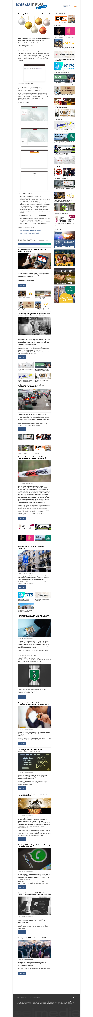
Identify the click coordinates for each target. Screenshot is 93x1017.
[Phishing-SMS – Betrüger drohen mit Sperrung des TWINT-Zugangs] (34, 859)
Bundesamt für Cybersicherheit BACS (29, 232)
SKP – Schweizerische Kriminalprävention (30, 230)
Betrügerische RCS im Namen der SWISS (32, 938)
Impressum (20, 997)
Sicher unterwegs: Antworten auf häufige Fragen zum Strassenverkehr (32, 385)
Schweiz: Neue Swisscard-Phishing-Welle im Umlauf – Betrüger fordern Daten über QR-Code (34, 893)
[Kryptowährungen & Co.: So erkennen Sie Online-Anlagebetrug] (34, 806)
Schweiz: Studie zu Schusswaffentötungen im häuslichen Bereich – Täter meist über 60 (34, 457)
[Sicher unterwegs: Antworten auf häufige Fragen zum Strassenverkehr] (34, 399)
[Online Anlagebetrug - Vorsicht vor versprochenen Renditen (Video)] (34, 762)
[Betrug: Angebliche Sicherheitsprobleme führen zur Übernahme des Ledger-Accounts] (34, 717)
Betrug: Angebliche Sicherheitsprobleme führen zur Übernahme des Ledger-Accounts (33, 703)
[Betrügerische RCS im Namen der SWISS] (34, 949)
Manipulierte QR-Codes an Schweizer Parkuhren (31, 547)
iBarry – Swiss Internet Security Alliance (30, 233)
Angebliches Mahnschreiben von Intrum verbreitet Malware (32, 250)
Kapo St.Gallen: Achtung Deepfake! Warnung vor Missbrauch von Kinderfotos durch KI (33, 615)
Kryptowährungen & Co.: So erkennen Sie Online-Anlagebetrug (32, 794)
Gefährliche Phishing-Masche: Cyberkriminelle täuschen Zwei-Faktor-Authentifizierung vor (34, 314)
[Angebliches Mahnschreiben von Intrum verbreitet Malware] (34, 261)
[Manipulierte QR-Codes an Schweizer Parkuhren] (34, 561)
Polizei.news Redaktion (28, 270)
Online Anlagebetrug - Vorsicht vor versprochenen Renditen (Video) (30, 750)
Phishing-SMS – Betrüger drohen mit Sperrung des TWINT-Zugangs (34, 845)
